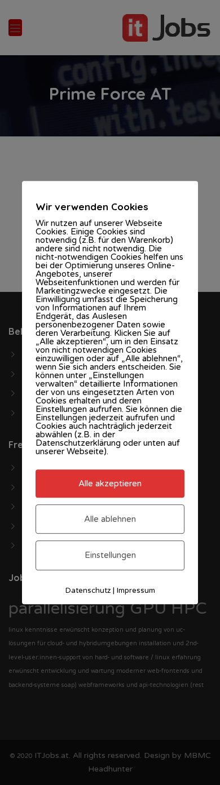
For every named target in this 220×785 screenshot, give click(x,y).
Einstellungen (110, 556)
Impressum (136, 590)
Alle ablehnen (110, 519)
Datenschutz (88, 590)
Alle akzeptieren (110, 483)
